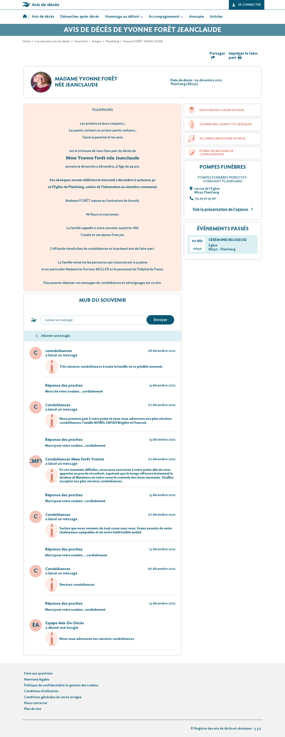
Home (27, 41)
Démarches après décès (79, 17)
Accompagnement (164, 17)
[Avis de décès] (26, 17)
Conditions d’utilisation (41, 691)
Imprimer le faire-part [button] (244, 56)
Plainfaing (112, 41)
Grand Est (81, 41)
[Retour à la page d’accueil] (41, 7)
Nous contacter (35, 703)
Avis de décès (43, 17)
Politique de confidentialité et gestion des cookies (61, 685)
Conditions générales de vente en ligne (53, 697)
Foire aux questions (38, 673)
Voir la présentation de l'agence (221, 209)
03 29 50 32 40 (205, 198)
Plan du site (32, 709)
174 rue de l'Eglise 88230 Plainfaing (207, 190)
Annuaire (196, 17)
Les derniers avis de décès (52, 41)
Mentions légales (36, 679)
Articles (216, 17)
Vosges (97, 41)
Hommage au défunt (122, 17)
